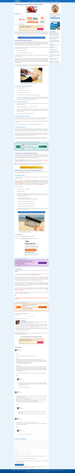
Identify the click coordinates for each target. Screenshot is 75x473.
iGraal (24, 304)
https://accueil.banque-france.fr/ (35, 413)
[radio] (28, 317)
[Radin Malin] (17, 1)
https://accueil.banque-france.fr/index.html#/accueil (29, 422)
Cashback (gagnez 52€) (35, 1)
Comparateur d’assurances (53, 51)
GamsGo (23, 263)
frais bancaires (34, 273)
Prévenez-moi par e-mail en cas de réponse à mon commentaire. (25, 458)
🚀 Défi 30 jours (51, 1)
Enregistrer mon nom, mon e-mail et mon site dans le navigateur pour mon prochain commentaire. (31, 456)
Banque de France (39, 134)
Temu (57, 49)
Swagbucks (56, 44)
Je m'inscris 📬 (40, 342)
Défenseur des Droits (40, 184)
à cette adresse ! (23, 164)
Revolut (46, 287)
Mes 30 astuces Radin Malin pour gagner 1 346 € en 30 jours (32, 167)
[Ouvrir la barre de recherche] (60, 1)
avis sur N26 (27, 180)
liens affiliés (22, 24)
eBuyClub (22, 145)
